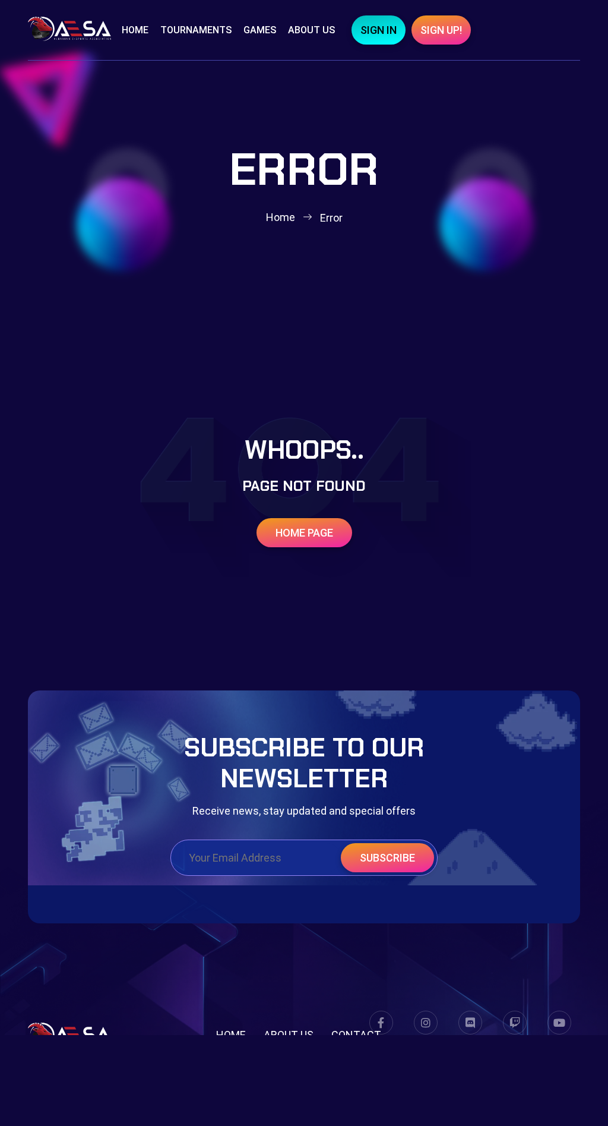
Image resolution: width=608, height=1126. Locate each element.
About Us (311, 30)
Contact (356, 1035)
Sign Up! (441, 30)
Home (135, 30)
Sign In (378, 30)
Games (259, 30)
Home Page (304, 532)
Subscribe (387, 857)
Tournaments (196, 30)
